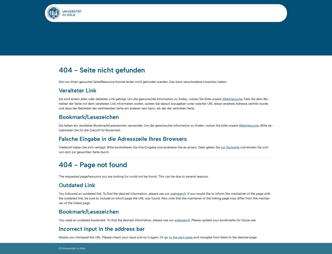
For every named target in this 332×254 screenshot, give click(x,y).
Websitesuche (232, 99)
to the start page (181, 237)
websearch (178, 194)
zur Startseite (230, 147)
